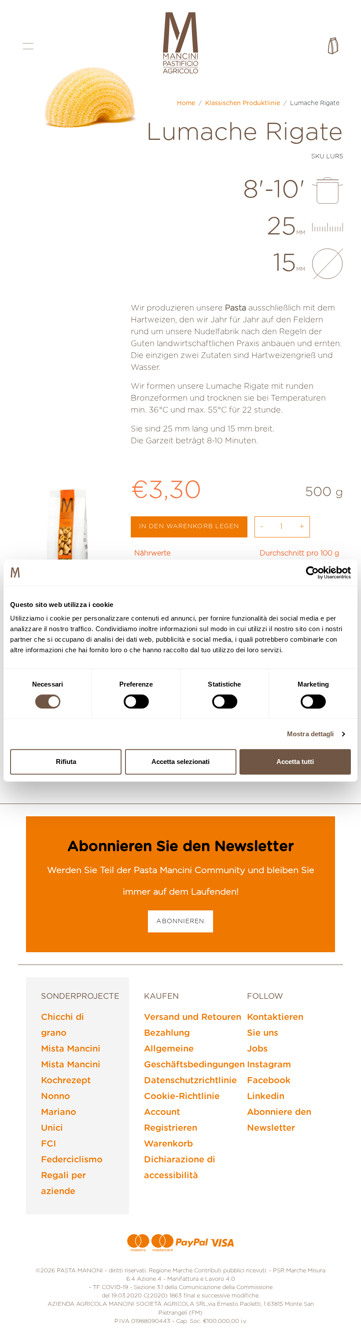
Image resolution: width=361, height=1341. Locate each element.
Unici (52, 1128)
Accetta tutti (295, 761)
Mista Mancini (70, 1049)
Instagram (269, 1064)
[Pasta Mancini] (180, 44)
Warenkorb (168, 1144)
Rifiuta (66, 761)
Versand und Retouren (192, 1017)
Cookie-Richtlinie (182, 1096)
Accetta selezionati (180, 761)
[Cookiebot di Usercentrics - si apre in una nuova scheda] (312, 572)
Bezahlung (167, 1033)
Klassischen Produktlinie (242, 103)
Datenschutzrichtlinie (190, 1080)
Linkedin (265, 1096)
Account (162, 1112)
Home (186, 103)
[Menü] (28, 46)
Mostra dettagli (310, 734)
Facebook (269, 1080)
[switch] (136, 701)
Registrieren (170, 1128)
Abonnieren (180, 921)
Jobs (257, 1049)
